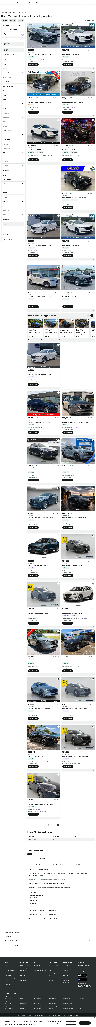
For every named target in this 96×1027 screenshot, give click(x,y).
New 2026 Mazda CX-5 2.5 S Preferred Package (51, 333)
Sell (22, 2)
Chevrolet (65, 996)
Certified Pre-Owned (10, 970)
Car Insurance (52, 975)
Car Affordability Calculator (55, 968)
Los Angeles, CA (66, 970)
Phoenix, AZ (66, 973)
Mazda (20, 12)
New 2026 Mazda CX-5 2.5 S (66, 332)
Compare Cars (23, 970)
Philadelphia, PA (66, 978)
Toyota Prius (8, 1001)
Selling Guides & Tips (39, 973)
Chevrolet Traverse (67, 1003)
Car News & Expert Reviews (26, 968)
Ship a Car (51, 970)
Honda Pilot (22, 1006)
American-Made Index (25, 978)
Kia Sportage (81, 998)
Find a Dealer (8, 975)
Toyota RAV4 (33, 892)
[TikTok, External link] (79, 986)
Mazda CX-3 (33, 900)
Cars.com (60, 1021)
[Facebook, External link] (81, 986)
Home (2, 12)
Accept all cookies (84, 1023)
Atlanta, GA (65, 975)
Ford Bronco (37, 1001)
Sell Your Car (37, 965)
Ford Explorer (37, 1008)
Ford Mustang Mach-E (39, 1006)
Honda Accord (23, 1003)
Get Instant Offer (38, 968)
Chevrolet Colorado (68, 1008)
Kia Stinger (80, 1003)
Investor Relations (38, 1015)
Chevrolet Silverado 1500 (69, 1001)
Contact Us (29, 1015)
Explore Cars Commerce (83, 965)
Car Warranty (52, 973)
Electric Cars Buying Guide (11, 982)
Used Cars (7, 965)
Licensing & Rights (56, 1015)
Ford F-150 (36, 1003)
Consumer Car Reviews (25, 965)
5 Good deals (77, 843)
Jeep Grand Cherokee (54, 1001)
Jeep (50, 996)
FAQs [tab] (30, 854)
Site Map (51, 980)
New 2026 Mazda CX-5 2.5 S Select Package (35, 333)
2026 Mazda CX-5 (32, 839)
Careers (48, 1015)
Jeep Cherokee (52, 1008)
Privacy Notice (21, 1021)
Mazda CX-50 (34, 898)
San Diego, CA (66, 983)
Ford (35, 996)
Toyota (6, 996)
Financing (7, 984)
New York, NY (66, 980)
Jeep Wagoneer (52, 1003)
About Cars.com (21, 1015)
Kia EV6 (79, 1008)
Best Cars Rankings (24, 973)
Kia (79, 996)
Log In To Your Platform (83, 968)
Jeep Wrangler (52, 998)
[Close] (94, 1017)
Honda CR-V (33, 903)
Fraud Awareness (68, 1015)
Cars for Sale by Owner (10, 973)
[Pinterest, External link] (90, 986)
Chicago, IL (65, 965)
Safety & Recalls (23, 975)
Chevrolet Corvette (67, 998)
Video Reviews (23, 980)
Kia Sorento (80, 1001)
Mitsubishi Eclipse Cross (36, 895)
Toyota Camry (8, 1006)
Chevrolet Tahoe (67, 1006)
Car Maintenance (53, 978)
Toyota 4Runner (9, 1008)
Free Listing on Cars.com (40, 970)
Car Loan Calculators (53, 965)
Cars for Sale (8, 12)
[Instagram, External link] (87, 986)
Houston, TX (66, 968)
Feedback (76, 1015)
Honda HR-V (23, 1008)
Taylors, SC (15, 12)
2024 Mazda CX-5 (32, 843)
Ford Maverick (37, 998)
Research (29, 2)
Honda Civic (22, 1001)
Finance (37, 2)
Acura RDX (33, 906)
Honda (21, 996)
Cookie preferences (71, 1023)
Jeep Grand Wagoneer (54, 1006)
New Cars (7, 968)
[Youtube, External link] (84, 986)
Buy (17, 2)
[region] (48, 1021)
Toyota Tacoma (8, 1003)
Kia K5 (79, 1006)
